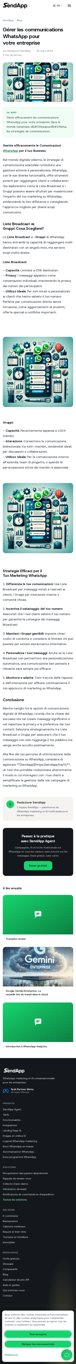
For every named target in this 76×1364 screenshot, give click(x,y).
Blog (19, 20)
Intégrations (10, 1125)
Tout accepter (38, 1334)
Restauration (10, 1221)
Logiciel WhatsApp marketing (20, 1141)
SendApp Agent (12, 1109)
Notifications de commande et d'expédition (28, 1194)
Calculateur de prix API (16, 1279)
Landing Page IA (12, 1130)
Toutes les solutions (15, 1199)
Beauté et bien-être (14, 1231)
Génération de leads (15, 1189)
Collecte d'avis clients (15, 1183)
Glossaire (8, 1263)
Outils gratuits (11, 1258)
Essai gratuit (38, 865)
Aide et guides (11, 1285)
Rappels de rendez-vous (17, 1178)
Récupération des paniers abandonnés (25, 1173)
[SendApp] (15, 5)
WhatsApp (10, 151)
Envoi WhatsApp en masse (18, 1146)
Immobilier (9, 1242)
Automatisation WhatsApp (18, 1151)
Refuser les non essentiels (38, 1344)
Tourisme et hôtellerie (15, 1237)
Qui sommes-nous (14, 1290)
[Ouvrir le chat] (66, 1354)
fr (58, 5)
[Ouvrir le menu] (69, 6)
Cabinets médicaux (14, 1226)
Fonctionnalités (12, 1120)
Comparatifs (10, 1269)
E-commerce (10, 1215)
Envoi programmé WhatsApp (19, 1157)
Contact (8, 1295)
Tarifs (6, 1114)
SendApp (8, 20)
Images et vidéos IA (14, 1135)
